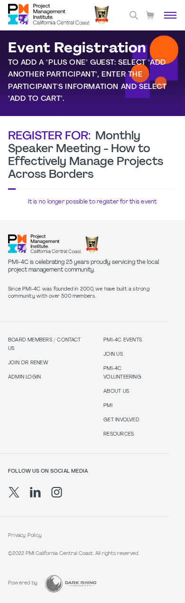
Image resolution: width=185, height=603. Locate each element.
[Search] (133, 15)
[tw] (14, 492)
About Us (116, 391)
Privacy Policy (25, 535)
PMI (107, 405)
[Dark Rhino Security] (71, 583)
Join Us (112, 354)
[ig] (57, 492)
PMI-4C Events (122, 340)
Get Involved (121, 420)
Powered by (22, 583)
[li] (35, 492)
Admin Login (24, 377)
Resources (118, 434)
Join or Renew (28, 363)
